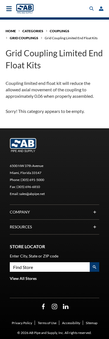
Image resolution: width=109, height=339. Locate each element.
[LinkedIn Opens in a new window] (65, 306)
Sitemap (92, 323)
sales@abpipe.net (32, 194)
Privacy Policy (22, 323)
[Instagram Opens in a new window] (54, 306)
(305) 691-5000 (32, 180)
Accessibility (71, 323)
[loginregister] (101, 8)
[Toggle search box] (91, 8)
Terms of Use (47, 323)
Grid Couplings (24, 38)
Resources (21, 226)
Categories (32, 31)
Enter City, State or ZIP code (34, 256)
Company (20, 212)
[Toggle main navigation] (9, 8)
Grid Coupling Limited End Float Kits (71, 38)
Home (11, 31)
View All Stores (23, 278)
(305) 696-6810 (28, 187)
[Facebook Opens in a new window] (43, 306)
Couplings (59, 31)
